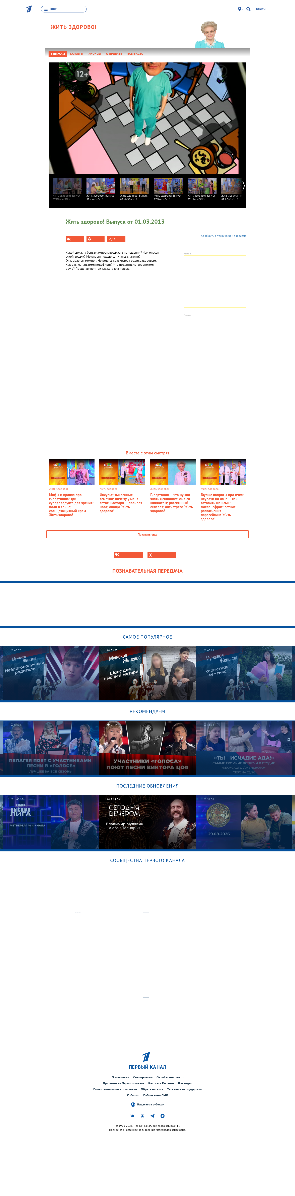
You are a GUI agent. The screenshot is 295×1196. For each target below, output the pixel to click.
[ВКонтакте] (75, 239)
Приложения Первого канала (123, 1083)
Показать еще (147, 534)
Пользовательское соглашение (115, 1089)
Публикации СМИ (155, 1095)
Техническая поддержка (184, 1089)
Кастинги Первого (161, 1083)
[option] (67, 187)
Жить (74, 27)
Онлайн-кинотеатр (170, 1077)
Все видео (185, 1083)
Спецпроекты (143, 1077)
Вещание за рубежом (150, 1104)
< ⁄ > (112, 239)
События (133, 1095)
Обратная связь (152, 1089)
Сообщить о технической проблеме (223, 236)
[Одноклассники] (95, 239)
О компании (120, 1077)
